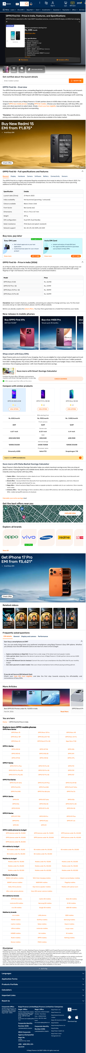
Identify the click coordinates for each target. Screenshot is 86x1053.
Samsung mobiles (68, 922)
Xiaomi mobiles (68, 926)
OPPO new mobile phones (18, 106)
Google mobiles (68, 931)
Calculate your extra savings (13, 500)
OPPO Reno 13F (15, 739)
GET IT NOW (35, 258)
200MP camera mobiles (14, 884)
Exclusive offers (63, 60)
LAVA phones (41, 917)
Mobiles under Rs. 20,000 (68, 864)
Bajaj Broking (53, 1030)
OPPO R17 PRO (15, 818)
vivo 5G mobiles (16, 910)
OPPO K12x (69, 802)
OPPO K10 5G (15, 810)
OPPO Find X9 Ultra (15, 785)
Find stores (23, 60)
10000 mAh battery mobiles (14, 880)
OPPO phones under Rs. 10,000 (15, 835)
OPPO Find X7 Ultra (70, 789)
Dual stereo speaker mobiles (41, 889)
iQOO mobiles (68, 917)
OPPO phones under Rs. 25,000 (15, 839)
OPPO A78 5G (43, 760)
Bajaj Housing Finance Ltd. (57, 1027)
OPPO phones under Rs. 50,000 (15, 844)
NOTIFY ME (76, 81)
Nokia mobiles (41, 926)
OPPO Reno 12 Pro (69, 739)
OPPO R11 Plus (69, 818)
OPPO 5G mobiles (40, 106)
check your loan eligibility (50, 108)
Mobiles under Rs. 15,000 (42, 864)
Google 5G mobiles (44, 910)
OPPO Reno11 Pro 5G (43, 743)
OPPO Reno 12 (15, 743)
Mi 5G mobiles (70, 905)
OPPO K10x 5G (43, 806)
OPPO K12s (15, 806)
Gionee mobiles (15, 944)
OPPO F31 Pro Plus (15, 768)
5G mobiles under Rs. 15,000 (16, 852)
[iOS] (75, 1020)
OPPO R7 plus (43, 823)
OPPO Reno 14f (69, 734)
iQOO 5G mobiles (70, 910)
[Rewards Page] (79, 3)
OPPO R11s (15, 823)
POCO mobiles (41, 944)
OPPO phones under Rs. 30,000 (43, 839)
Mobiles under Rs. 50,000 (16, 872)
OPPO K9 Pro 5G (43, 810)
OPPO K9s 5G (70, 810)
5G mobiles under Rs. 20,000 (42, 852)
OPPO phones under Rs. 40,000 (70, 839)
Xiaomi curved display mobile (68, 880)
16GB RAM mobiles (41, 884)
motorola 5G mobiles (16, 905)
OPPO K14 (15, 802)
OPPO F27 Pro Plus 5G (15, 777)
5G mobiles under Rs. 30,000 (16, 856)
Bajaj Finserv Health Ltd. (56, 1033)
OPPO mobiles (41, 940)
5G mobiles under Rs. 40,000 (42, 856)
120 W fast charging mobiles (41, 880)
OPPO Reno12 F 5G (43, 739)
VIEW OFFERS (14, 411)
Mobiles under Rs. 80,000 (68, 872)
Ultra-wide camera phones (14, 893)
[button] (38, 602)
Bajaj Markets (54, 1025)
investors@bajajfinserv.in (42, 1024)
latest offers (29, 311)
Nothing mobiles (68, 940)
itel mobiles (41, 935)
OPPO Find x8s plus (43, 794)
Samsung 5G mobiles (44, 905)
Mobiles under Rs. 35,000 (68, 868)
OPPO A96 (69, 751)
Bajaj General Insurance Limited (56, 1018)
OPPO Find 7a (69, 794)
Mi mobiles (68, 935)
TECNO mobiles (15, 922)
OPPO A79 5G (15, 760)
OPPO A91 (70, 756)
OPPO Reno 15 (15, 734)
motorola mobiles (41, 930)
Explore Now (70, 515)
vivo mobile (15, 917)
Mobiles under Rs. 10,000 (16, 864)
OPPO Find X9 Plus (43, 785)
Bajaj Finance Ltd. (55, 1014)
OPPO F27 (70, 777)
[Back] (17, 4)
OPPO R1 (43, 827)
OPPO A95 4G (15, 756)
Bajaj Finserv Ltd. (55, 1012)
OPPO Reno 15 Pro (43, 734)
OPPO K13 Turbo (43, 802)
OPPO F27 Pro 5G (43, 777)
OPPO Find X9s (15, 789)
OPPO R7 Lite (70, 823)
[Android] (68, 1020)
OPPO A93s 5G (42, 756)
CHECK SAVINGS (60, 381)
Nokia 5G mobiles (70, 901)
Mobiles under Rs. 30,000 (42, 868)
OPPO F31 (70, 768)
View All (6, 553)
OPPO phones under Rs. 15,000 (43, 835)
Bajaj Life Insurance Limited (57, 1022)
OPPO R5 (15, 827)
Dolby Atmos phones (14, 889)
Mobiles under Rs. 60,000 (42, 872)
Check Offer (7, 165)
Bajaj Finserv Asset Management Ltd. (55, 1037)
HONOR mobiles (15, 935)
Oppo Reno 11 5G (69, 743)
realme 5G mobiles (44, 901)
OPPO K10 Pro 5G (69, 806)
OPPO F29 (70, 772)
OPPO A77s (69, 760)
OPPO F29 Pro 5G (43, 772)
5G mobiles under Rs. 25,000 (68, 852)
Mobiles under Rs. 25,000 (16, 868)
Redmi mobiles (15, 940)
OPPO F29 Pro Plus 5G (15, 772)
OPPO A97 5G (43, 751)
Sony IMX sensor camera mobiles (40, 893)
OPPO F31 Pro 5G (43, 768)
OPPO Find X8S (43, 789)
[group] (43, 146)
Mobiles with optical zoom (68, 889)
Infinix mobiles (15, 930)
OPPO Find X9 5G (69, 785)
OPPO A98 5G (15, 751)
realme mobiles (15, 926)
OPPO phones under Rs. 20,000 (70, 835)
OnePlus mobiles (41, 922)
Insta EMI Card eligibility (23, 679)
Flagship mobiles (68, 884)
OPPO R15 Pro (43, 818)
